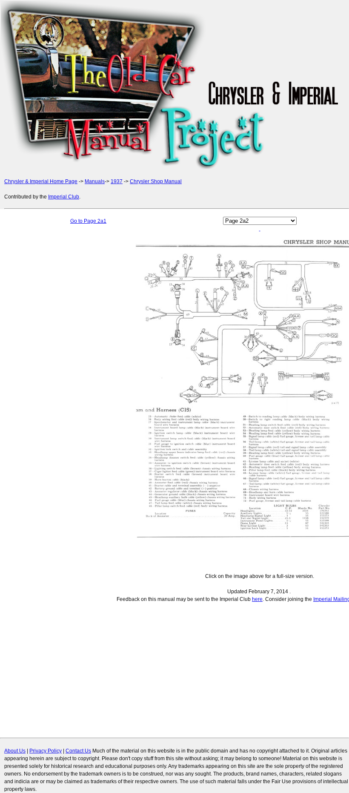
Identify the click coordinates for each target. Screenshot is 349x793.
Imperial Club (63, 197)
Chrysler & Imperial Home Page (40, 181)
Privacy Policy (45, 751)
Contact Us (78, 751)
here (257, 599)
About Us (15, 751)
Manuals (95, 181)
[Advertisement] (38, 398)
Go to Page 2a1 (88, 221)
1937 (117, 181)
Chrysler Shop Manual (156, 181)
